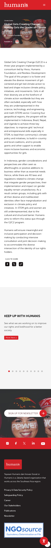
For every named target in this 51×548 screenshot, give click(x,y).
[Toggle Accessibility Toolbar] (43, 540)
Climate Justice (8, 20)
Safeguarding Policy (13, 495)
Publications (10, 511)
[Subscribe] (43, 413)
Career (7, 500)
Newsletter (9, 516)
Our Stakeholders (12, 505)
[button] (9, 371)
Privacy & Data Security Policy (18, 490)
